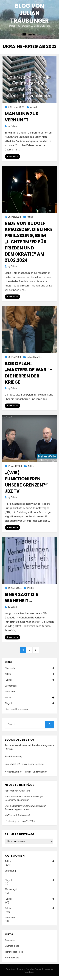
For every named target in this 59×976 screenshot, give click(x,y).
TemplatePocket (33, 969)
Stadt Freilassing (13, 756)
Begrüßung (10, 870)
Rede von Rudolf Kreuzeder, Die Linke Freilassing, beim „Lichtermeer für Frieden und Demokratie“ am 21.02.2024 (29, 241)
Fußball (8, 680)
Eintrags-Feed (12, 946)
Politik (30, 588)
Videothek (10, 691)
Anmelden (10, 940)
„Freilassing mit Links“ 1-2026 (20, 821)
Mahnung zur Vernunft (22, 117)
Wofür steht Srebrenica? (17, 815)
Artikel (33, 107)
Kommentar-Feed (14, 952)
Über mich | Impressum (16, 709)
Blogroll (8, 703)
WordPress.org (12, 957)
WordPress (29, 972)
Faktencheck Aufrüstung (17, 790)
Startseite (10, 668)
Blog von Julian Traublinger (29, 13)
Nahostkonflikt (34, 357)
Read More (12, 156)
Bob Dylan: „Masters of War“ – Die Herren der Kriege (29, 373)
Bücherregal (11, 686)
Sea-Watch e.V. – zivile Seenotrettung (24, 764)
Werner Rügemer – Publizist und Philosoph (26, 771)
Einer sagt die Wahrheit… (21, 597)
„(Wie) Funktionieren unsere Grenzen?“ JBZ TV (26, 482)
